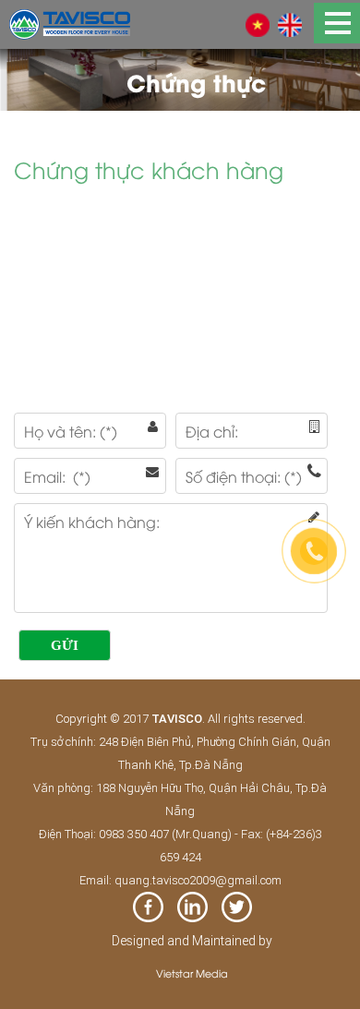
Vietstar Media (192, 972)
